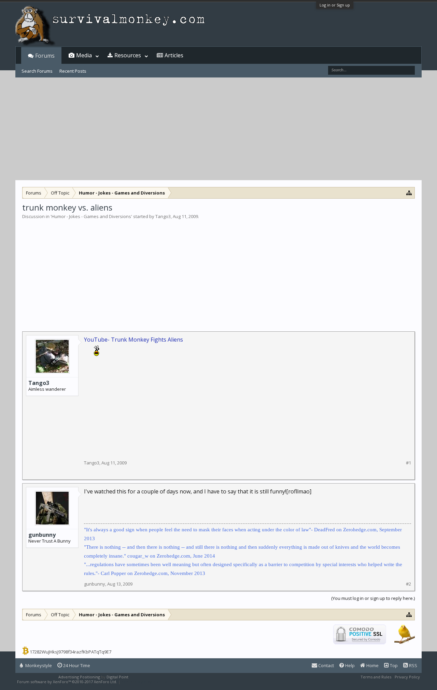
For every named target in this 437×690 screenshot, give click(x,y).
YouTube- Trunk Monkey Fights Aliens (133, 339)
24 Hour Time (76, 665)
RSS (412, 665)
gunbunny (42, 534)
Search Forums (37, 71)
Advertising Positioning (79, 676)
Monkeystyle (38, 665)
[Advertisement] (218, 129)
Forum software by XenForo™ (67, 681)
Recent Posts (72, 71)
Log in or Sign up (335, 5)
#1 (408, 463)
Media (84, 55)
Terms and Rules (376, 676)
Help (349, 665)
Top (393, 665)
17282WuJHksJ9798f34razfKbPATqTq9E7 (70, 652)
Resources (127, 55)
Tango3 (163, 216)
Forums (45, 55)
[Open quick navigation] (409, 192)
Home (372, 665)
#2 (408, 584)
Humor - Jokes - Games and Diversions (91, 216)
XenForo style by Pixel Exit (145, 681)
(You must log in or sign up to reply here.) (373, 598)
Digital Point (117, 676)
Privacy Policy (407, 676)
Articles (174, 55)
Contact (325, 665)
